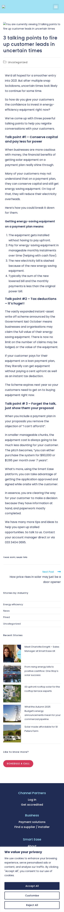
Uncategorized (18, 62)
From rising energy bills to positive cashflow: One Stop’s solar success (41, 671)
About (32, 846)
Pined (6, 617)
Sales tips (21, 557)
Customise (32, 895)
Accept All (32, 886)
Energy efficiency (13, 604)
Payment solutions (32, 822)
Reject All (32, 905)
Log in (32, 800)
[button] (56, 7)
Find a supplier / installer (32, 827)
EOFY (12, 557)
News (6, 610)
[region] (32, 879)
